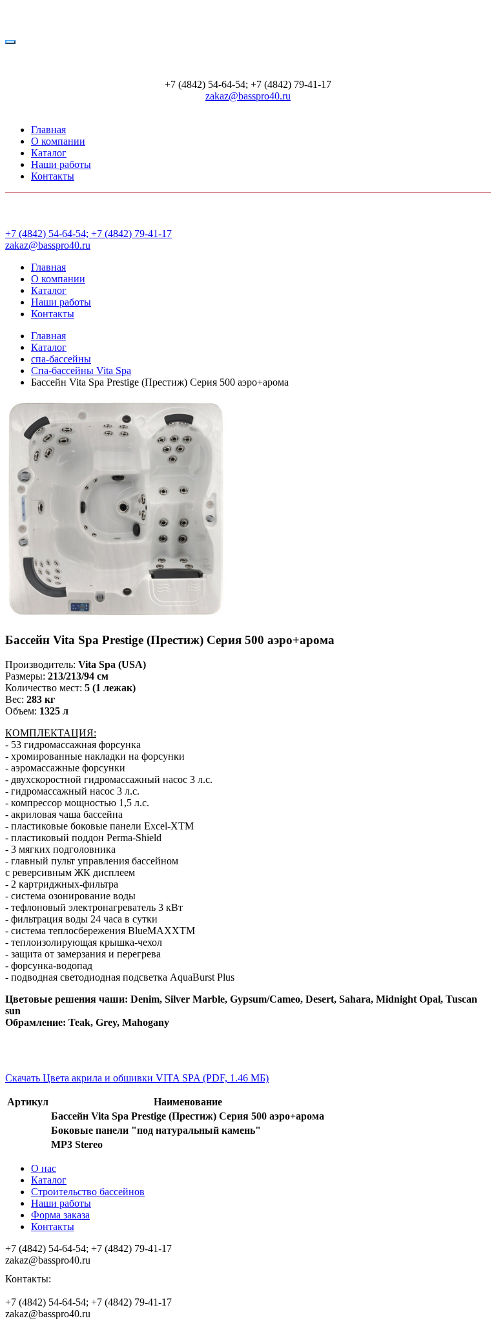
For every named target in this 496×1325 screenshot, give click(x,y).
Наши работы (61, 164)
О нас (43, 1168)
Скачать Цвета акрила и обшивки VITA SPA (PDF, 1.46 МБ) (137, 1077)
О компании (58, 141)
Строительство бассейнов (88, 1191)
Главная (48, 129)
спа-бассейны (61, 358)
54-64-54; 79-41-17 (88, 233)
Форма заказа (60, 1214)
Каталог (49, 152)
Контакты (52, 176)
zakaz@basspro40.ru (248, 95)
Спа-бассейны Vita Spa (81, 370)
